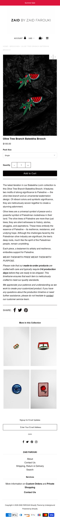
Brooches (15, 46)
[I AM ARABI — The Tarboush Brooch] (44, 407)
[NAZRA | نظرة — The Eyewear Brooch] (16, 407)
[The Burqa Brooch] (44, 365)
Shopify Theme (36, 505)
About (30, 458)
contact (49, 295)
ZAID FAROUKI (24, 505)
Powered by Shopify (30, 508)
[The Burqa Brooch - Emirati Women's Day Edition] (16, 365)
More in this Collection (30, 322)
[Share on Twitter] (20, 310)
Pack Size (7, 149)
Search (29, 469)
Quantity (6, 165)
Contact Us (29, 462)
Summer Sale (30, 3)
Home (5, 46)
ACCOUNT (18, 38)
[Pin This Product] (26, 310)
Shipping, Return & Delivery (30, 466)
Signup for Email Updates (30, 420)
